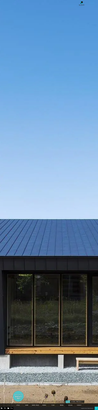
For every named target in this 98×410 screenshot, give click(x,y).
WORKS (44, 405)
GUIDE (26, 405)
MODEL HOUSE (35, 405)
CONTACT (79, 405)
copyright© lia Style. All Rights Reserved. (87, 408)
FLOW (53, 405)
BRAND (61, 405)
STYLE (18, 405)
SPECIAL (70, 405)
